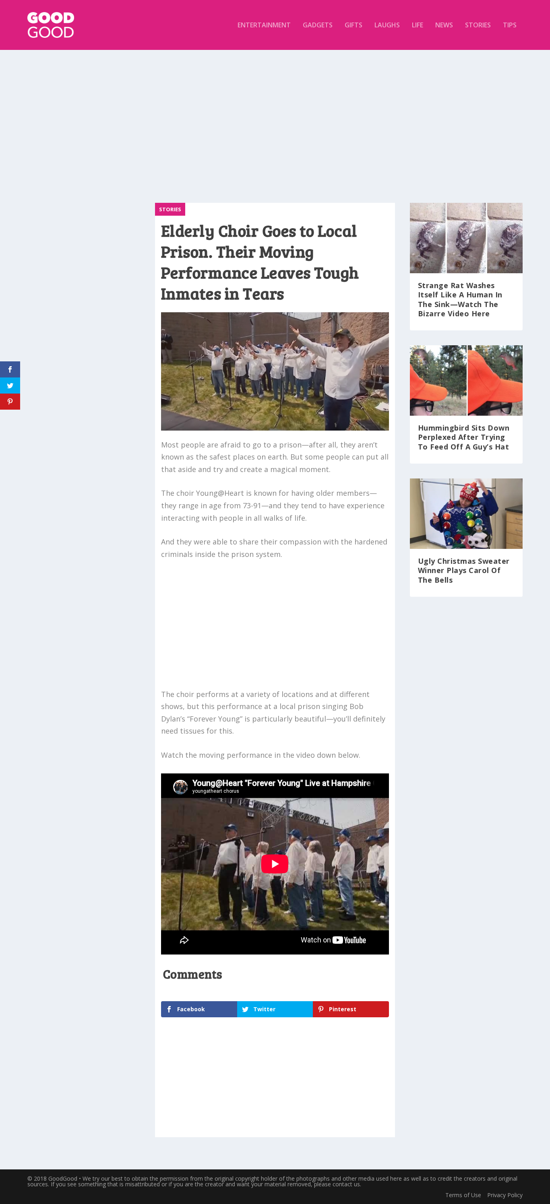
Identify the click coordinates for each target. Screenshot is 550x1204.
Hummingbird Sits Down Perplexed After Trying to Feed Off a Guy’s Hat (464, 437)
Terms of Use (463, 1195)
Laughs (387, 25)
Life (417, 25)
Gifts (353, 25)
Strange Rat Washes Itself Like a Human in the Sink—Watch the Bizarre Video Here (460, 299)
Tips (510, 25)
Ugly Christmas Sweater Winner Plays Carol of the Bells (464, 570)
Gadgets (318, 25)
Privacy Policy (505, 1195)
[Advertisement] (275, 122)
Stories (478, 25)
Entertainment (264, 25)
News (444, 25)
